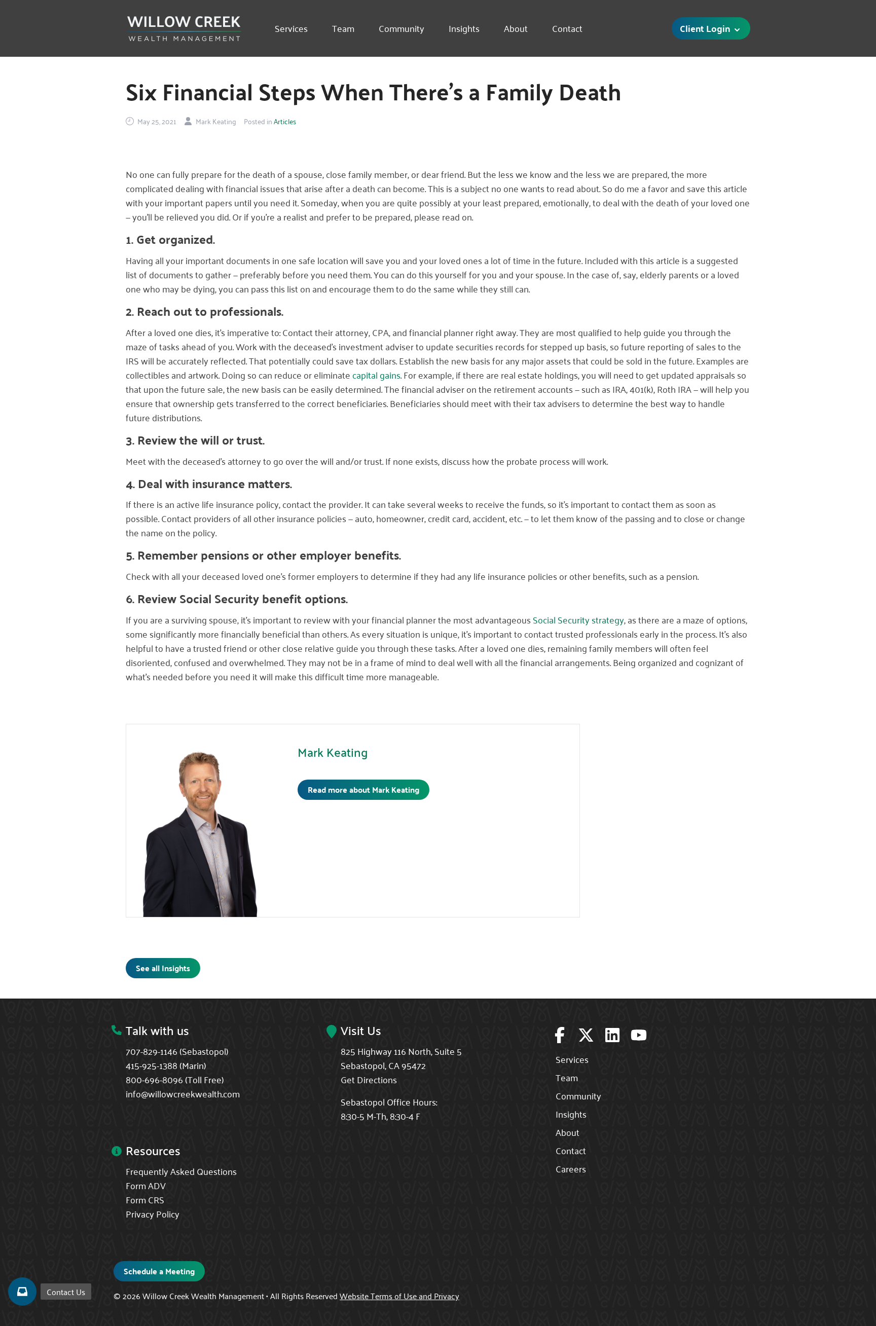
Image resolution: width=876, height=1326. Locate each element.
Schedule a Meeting (159, 1271)
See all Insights (163, 968)
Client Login (706, 28)
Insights (464, 28)
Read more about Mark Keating (363, 789)
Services (291, 28)
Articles (285, 121)
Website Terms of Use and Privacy (399, 1296)
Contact (567, 28)
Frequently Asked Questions (181, 1171)
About (516, 28)
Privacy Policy (152, 1213)
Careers (571, 1168)
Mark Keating (333, 752)
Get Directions (369, 1079)
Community (401, 28)
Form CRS (145, 1199)
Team (343, 28)
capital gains (376, 374)
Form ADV (146, 1185)
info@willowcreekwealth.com (183, 1093)
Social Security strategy (578, 619)
